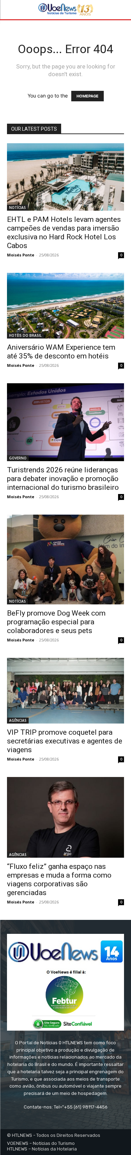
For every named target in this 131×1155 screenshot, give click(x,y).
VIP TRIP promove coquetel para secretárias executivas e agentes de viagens (64, 741)
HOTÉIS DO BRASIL (25, 335)
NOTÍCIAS (17, 207)
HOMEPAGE (88, 96)
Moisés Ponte (20, 254)
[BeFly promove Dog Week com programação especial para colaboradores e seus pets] (65, 559)
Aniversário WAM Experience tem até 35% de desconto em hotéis (61, 351)
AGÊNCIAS (18, 720)
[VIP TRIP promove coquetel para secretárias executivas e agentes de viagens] (65, 691)
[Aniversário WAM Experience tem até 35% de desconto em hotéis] (65, 306)
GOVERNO (18, 458)
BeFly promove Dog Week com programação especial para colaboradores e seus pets (56, 622)
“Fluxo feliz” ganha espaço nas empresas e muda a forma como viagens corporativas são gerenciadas (59, 879)
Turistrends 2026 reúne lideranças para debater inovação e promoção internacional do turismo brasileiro (63, 479)
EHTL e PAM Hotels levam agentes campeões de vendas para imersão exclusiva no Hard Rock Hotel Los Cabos (64, 232)
